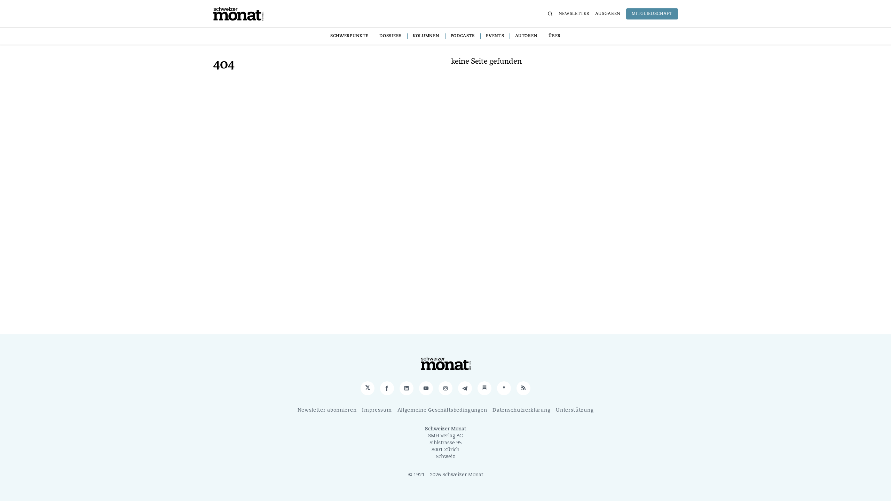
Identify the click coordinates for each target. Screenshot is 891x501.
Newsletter (574, 14)
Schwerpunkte (349, 36)
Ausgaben (608, 14)
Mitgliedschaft (652, 14)
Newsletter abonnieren (327, 410)
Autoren (526, 36)
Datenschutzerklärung (521, 410)
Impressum (377, 410)
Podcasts (463, 36)
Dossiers (390, 36)
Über (555, 36)
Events (495, 36)
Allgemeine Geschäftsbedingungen (442, 410)
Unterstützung (574, 410)
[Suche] (550, 14)
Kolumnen (426, 36)
